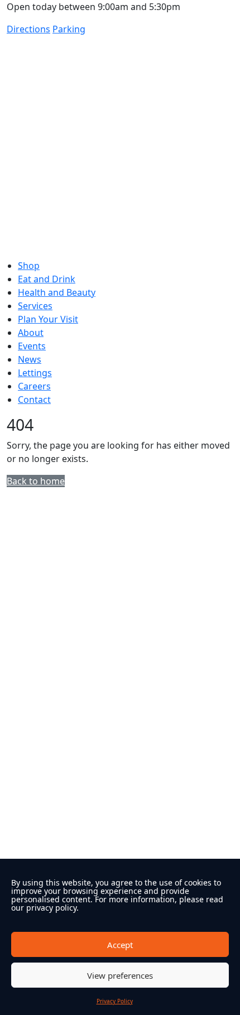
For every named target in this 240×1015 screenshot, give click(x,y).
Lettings (35, 373)
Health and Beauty (56, 292)
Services (35, 306)
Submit (26, 810)
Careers (34, 386)
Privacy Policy (115, 1001)
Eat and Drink (46, 279)
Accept (120, 944)
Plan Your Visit (48, 319)
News (29, 359)
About (31, 332)
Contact (34, 399)
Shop (29, 265)
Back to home (36, 481)
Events (32, 346)
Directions (28, 29)
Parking (68, 29)
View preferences (120, 975)
